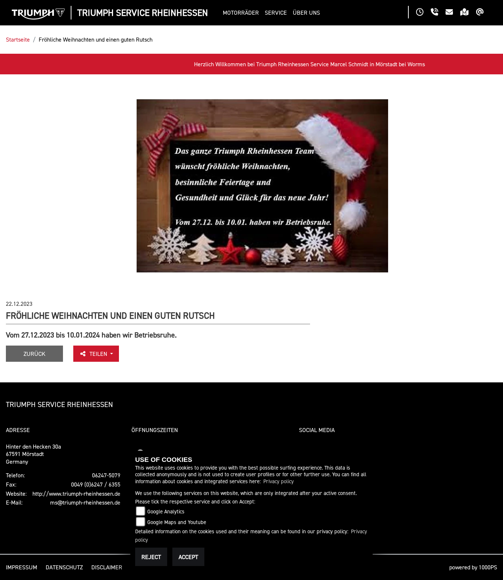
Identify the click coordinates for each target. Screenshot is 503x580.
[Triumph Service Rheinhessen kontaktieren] (453, 12)
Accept (188, 556)
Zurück (34, 353)
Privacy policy (278, 481)
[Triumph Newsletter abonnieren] (483, 12)
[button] (242, 13)
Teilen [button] (99, 353)
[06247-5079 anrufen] (438, 12)
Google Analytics (165, 511)
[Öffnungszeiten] (423, 12)
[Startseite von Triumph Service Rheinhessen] (38, 14)
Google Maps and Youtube (176, 522)
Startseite (18, 39)
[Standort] (468, 12)
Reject (151, 556)
